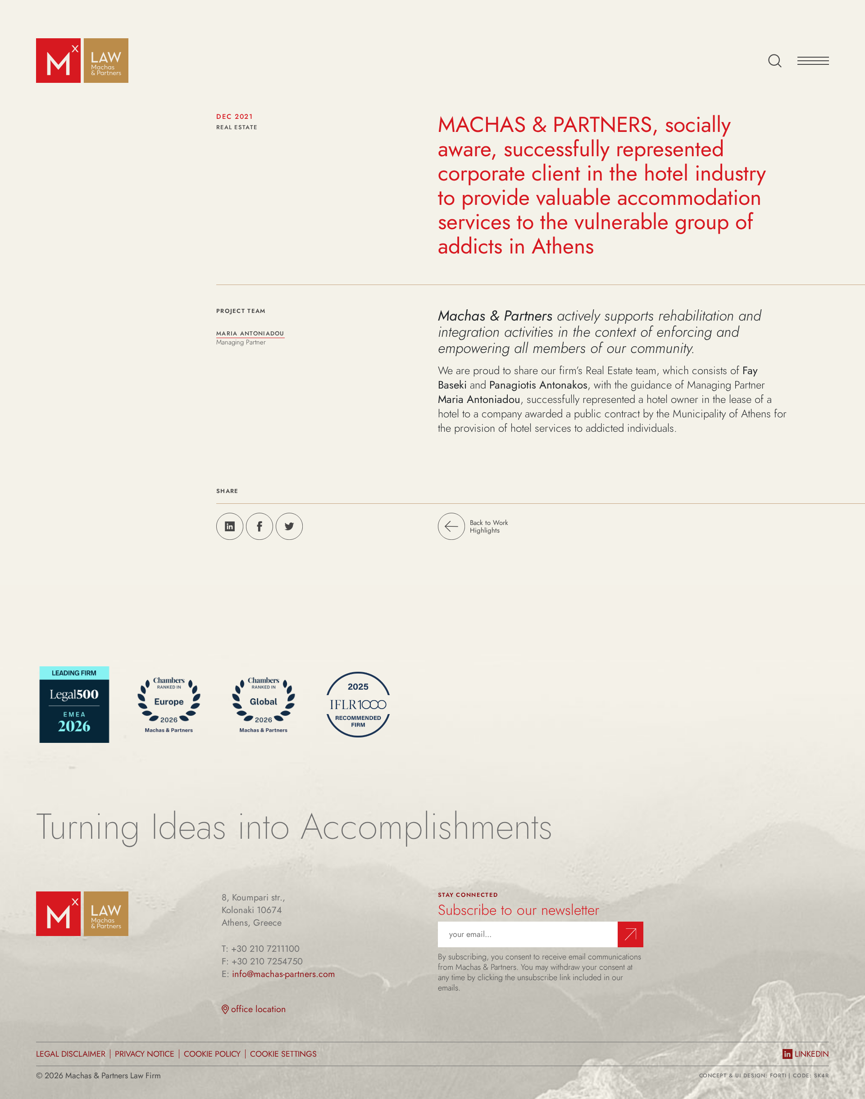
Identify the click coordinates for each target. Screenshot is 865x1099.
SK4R (821, 1076)
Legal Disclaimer (70, 1054)
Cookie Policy (212, 1054)
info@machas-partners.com (283, 974)
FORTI (778, 1076)
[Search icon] (775, 61)
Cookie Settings (283, 1054)
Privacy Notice (144, 1054)
